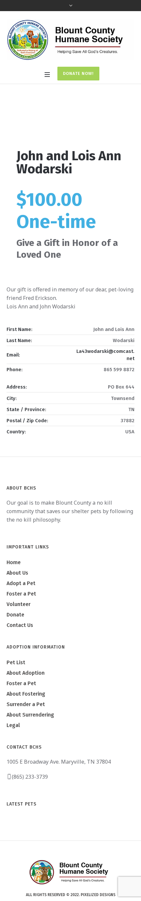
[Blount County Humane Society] (70, 39)
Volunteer (18, 604)
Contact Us (20, 625)
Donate (15, 615)
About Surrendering (30, 715)
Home (48, 119)
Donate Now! (78, 73)
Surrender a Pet (26, 704)
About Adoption (26, 673)
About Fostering (26, 694)
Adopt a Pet (21, 583)
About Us (17, 573)
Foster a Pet (21, 594)
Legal (13, 725)
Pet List (16, 662)
